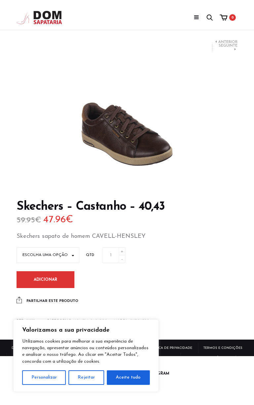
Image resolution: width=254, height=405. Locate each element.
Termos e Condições (222, 348)
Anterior (227, 42)
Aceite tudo (128, 377)
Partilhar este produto (51, 301)
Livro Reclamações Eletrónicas (216, 358)
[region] (86, 355)
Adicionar (45, 280)
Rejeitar (86, 377)
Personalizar (44, 377)
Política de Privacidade (170, 348)
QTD (90, 255)
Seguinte (228, 46)
